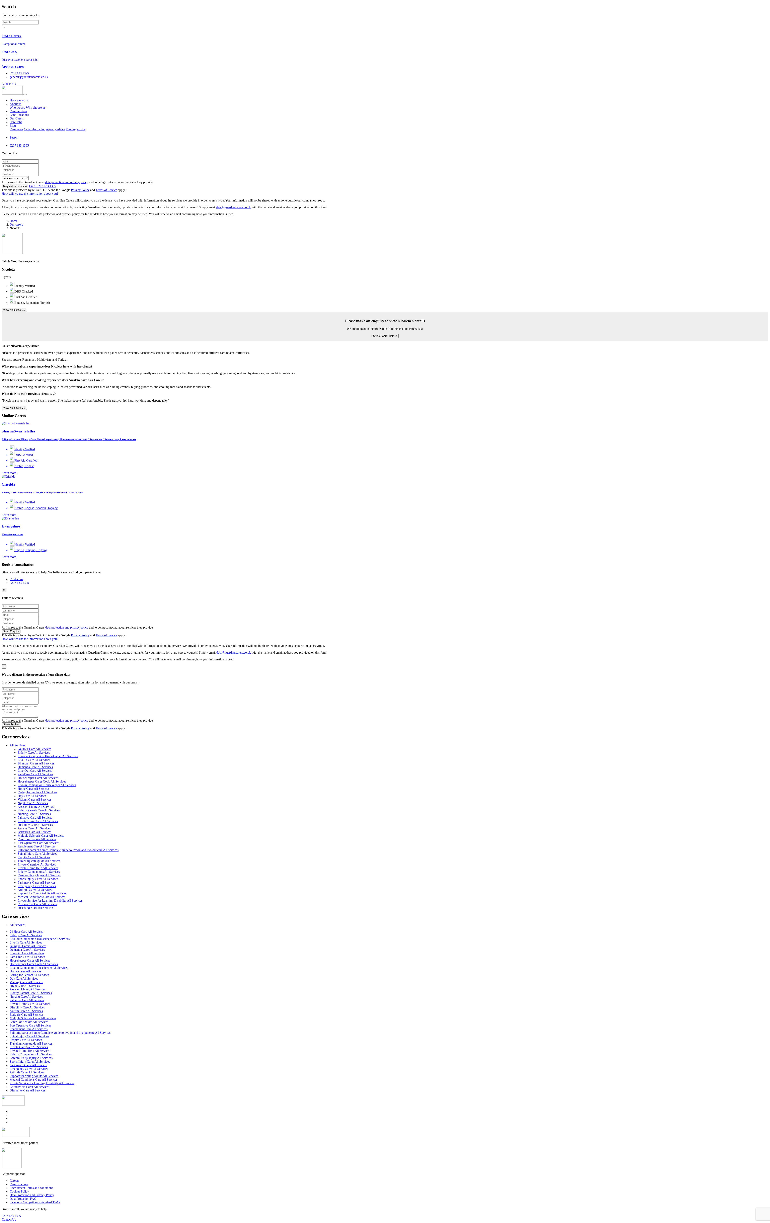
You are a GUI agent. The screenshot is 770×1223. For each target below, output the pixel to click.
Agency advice (55, 129)
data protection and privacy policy (66, 182)
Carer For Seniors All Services (37, 839)
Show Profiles (11, 724)
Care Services (18, 111)
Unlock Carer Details (385, 335)
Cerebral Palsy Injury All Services (39, 875)
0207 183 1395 (42, 186)
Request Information (15, 186)
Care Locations (19, 114)
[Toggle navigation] (25, 94)
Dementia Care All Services (35, 767)
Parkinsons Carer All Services (36, 882)
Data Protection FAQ (23, 1198)
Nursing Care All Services (34, 814)
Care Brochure (19, 1184)
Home (13, 221)
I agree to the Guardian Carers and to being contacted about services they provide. (80, 182)
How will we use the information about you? (30, 193)
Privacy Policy (80, 190)
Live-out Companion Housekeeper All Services (48, 756)
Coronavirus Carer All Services (37, 904)
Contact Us (9, 83)
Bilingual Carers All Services (36, 763)
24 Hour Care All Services (34, 749)
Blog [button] (13, 125)
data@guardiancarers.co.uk (233, 207)
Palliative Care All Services (35, 817)
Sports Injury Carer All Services (38, 879)
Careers (14, 1180)
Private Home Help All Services (38, 868)
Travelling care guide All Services (39, 861)
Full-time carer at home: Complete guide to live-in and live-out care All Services (68, 850)
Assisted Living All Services (36, 806)
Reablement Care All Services (37, 846)
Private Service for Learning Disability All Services (50, 900)
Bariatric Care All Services (34, 832)
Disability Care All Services (35, 824)
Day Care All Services (32, 796)
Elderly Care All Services (34, 752)
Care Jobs (16, 122)
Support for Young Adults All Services (42, 893)
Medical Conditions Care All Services (41, 897)
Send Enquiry (11, 631)
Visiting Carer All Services (34, 799)
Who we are (17, 107)
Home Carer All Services (33, 788)
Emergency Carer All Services (37, 886)
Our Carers (17, 118)
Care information (34, 129)
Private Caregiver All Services (37, 864)
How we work (19, 100)
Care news (16, 129)
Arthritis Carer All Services (35, 889)
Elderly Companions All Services (39, 871)
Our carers (16, 224)
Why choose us (35, 107)
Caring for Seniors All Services (37, 792)
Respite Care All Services (34, 857)
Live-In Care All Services (34, 759)
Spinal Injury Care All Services (37, 853)
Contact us (16, 579)
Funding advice (75, 129)
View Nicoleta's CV (14, 309)
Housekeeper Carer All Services (38, 778)
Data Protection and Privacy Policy (32, 1195)
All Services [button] (17, 745)
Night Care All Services (33, 803)
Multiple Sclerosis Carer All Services (41, 835)
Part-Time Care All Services (35, 774)
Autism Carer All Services (34, 828)
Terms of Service (106, 190)
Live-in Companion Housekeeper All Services (47, 785)
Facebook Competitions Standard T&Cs (35, 1202)
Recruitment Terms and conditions (31, 1188)
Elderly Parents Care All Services (39, 810)
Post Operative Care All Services (38, 842)
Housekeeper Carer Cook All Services (42, 781)
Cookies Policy (19, 1191)
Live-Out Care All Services (35, 770)
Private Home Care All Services (38, 821)
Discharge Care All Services (35, 907)
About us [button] (15, 104)
